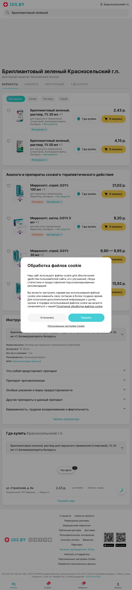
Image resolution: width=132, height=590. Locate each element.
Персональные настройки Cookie (66, 326)
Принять (86, 317)
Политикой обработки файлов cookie (79, 306)
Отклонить (47, 317)
